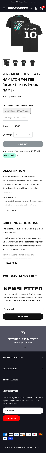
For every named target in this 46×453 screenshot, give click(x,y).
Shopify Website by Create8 (28, 447)
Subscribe (23, 316)
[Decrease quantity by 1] (16, 134)
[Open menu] (4, 8)
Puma (5, 96)
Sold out (23, 144)
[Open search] (31, 8)
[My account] (36, 8)
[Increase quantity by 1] (29, 134)
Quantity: (7, 134)
